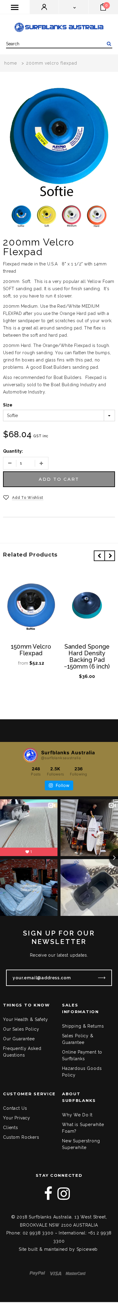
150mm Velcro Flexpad (31, 650)
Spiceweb (87, 1249)
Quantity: (13, 451)
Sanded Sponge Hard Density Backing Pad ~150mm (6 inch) (87, 656)
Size (7, 405)
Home (10, 63)
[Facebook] (48, 1193)
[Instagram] (63, 1193)
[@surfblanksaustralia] (30, 755)
